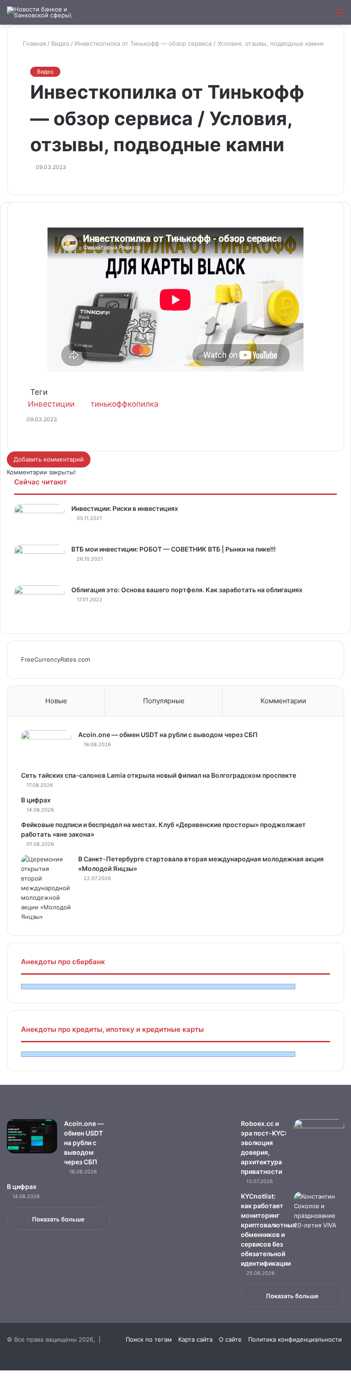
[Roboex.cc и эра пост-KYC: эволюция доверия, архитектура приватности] (319, 1136)
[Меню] (339, 15)
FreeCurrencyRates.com (55, 659)
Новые (56, 700)
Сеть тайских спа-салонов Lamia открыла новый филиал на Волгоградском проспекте (158, 775)
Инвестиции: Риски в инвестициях (124, 508)
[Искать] (323, 15)
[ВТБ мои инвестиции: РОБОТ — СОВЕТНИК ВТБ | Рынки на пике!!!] (39, 562)
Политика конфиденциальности (295, 1339)
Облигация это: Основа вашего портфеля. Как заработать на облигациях (187, 590)
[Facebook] (1, 1375)
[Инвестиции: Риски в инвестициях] (39, 521)
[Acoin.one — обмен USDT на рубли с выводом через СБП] (46, 747)
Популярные (164, 700)
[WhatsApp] (4, 1375)
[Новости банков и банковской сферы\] (50, 12)
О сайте (230, 1339)
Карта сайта (195, 1339)
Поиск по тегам (149, 1339)
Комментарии (283, 700)
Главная (33, 43)
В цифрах (36, 800)
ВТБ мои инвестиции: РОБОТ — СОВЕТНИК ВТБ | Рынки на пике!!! (173, 549)
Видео (60, 43)
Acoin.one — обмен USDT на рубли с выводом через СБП (168, 734)
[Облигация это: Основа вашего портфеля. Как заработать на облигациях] (39, 602)
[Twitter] (3, 1375)
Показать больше (58, 1219)
